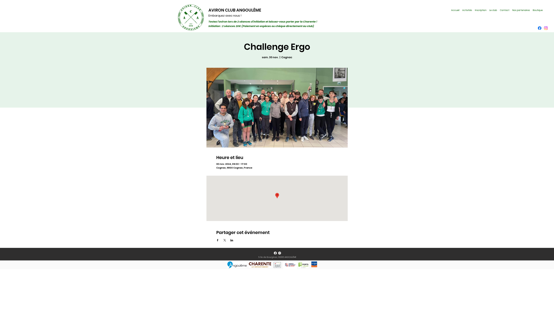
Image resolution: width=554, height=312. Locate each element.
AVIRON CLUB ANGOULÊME (234, 10)
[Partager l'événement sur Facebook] (217, 240)
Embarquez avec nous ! (225, 16)
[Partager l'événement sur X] (224, 240)
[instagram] (539, 16)
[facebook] (535, 16)
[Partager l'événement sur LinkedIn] (231, 240)
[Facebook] (539, 28)
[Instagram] (545, 28)
